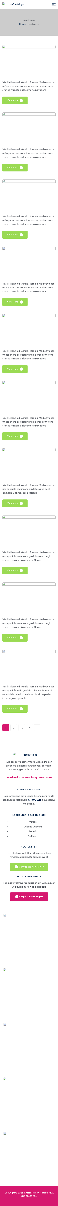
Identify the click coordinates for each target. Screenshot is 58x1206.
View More (12, 100)
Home (22, 24)
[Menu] (54, 4)
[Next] (37, 727)
